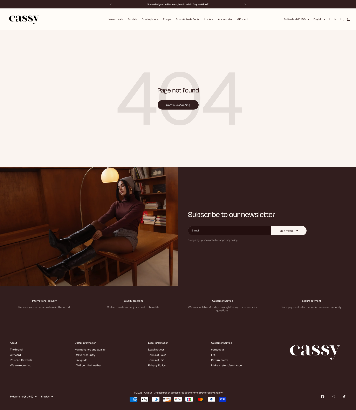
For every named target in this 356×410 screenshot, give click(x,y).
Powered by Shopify (211, 392)
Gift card (242, 19)
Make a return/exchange (226, 365)
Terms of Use (156, 360)
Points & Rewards (21, 360)
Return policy (219, 360)
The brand (16, 349)
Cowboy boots (150, 19)
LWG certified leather (88, 365)
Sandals (132, 19)
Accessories (225, 19)
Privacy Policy (157, 365)
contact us (217, 349)
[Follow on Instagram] (333, 396)
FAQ (213, 354)
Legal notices (156, 349)
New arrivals (116, 19)
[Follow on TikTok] (344, 396)
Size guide (81, 360)
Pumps (167, 19)
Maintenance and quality (90, 349)
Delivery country (85, 354)
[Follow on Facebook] (323, 396)
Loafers (208, 19)
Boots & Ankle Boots (187, 19)
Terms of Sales (157, 354)
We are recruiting (20, 365)
